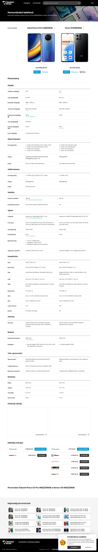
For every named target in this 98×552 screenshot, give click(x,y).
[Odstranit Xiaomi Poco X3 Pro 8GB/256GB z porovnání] (54, 28)
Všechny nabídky (40, 449)
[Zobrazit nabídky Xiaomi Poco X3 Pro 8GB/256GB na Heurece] (45, 72)
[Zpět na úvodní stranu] (8, 3)
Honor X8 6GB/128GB (73, 28)
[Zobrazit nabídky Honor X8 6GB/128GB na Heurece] (74, 72)
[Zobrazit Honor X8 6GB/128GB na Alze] (83, 72)
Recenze (37, 72)
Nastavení (88, 547)
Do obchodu (42, 455)
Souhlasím (74, 547)
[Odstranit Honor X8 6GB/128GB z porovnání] (83, 28)
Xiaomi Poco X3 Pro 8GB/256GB (40, 28)
